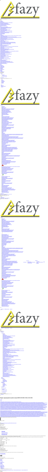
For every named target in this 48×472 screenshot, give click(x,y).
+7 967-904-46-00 (2, 197)
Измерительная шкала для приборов (6, 412)
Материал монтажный (12, 408)
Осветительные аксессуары (30, 408)
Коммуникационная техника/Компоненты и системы (12, 406)
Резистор (24, 413)
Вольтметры (4, 416)
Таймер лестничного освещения (41, 412)
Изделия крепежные (29, 406)
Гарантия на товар (2, 466)
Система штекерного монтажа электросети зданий (38, 404)
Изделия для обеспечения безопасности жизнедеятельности (25, 409)
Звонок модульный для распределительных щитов (37, 413)
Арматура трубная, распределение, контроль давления (12, 409)
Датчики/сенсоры (30, 403)
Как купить (4, 379)
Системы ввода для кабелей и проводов (22, 406)
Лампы (37, 406)
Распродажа (1, 402)
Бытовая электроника (30, 405)
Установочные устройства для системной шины (16, 404)
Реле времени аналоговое (13, 412)
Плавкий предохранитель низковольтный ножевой (19, 414)
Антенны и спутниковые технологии (19, 408)
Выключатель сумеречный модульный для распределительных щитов (32, 416)
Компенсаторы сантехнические (40, 409)
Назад (4, 333)
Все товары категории (2, 453)
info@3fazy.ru (2, 193)
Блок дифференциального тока (28, 413)
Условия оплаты (2, 465)
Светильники (39, 406)
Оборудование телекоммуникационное (17, 402)
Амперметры (7, 416)
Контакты (1, 463)
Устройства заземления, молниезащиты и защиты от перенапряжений (32, 407)
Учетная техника (25, 408)
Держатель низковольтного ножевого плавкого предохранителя (23, 415)
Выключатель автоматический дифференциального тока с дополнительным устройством (13, 413)
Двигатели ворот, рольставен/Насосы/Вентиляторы (38, 405)
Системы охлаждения (8, 404)
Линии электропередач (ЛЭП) (6, 403)
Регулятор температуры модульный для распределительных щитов (24, 411)
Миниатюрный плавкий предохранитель (33, 412)
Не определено (23, 404)
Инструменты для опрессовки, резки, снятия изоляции (28, 402)
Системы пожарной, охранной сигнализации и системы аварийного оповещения (19, 403)
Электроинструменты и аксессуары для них (11, 405)
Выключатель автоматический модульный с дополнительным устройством (8, 411)
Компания (1, 460)
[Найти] (0, 20)
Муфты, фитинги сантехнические (37, 402)
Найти (1, 471)
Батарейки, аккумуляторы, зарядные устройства (19, 407)
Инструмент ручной (4, 406)
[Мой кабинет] (0, 308)
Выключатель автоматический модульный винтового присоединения (16, 416)
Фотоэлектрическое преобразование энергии (8, 402)
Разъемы (2, 407)
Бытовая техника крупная (34, 409)
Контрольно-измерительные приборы (20, 405)
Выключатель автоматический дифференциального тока (31, 414)
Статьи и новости (2, 462)
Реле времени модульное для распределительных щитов (22, 412)
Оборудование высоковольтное (35, 403)
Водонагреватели (26, 405)
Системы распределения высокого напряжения (8, 407)
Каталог (1, 459)
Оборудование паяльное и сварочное (29, 404)
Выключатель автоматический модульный (8, 414)
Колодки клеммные (34, 406)
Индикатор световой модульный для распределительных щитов (9, 415)
